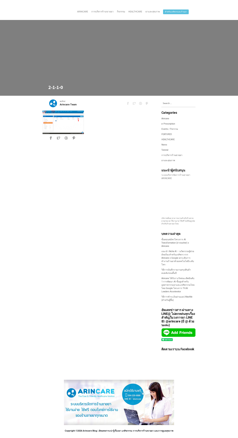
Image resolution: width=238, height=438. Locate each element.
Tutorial (164, 150)
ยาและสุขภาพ (152, 11)
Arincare (82, 11)
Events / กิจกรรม (169, 129)
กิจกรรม (121, 11)
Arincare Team (68, 104)
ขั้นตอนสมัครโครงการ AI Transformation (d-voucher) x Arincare (175, 243)
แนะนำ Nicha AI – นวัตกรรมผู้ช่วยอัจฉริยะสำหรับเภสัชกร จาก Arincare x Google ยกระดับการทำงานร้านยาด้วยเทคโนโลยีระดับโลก (177, 258)
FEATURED (166, 134)
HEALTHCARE (135, 11)
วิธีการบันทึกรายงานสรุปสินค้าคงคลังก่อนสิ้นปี (176, 271)
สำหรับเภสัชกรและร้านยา (176, 11)
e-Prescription (168, 123)
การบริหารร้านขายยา (102, 11)
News (164, 144)
